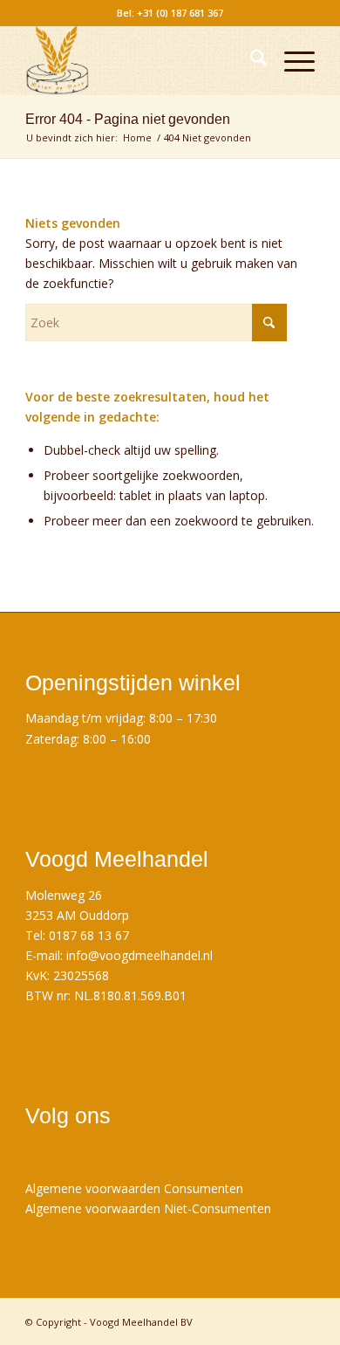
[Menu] (291, 60)
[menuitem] (250, 60)
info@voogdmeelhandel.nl (139, 955)
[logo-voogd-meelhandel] (140, 60)
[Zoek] (250, 60)
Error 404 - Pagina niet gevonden (127, 119)
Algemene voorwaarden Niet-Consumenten (148, 1208)
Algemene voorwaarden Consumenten (134, 1188)
